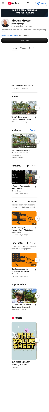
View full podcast (17, 157)
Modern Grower (17, 153)
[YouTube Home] (13, 3)
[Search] (28, 3)
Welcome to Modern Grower (23, 86)
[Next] (37, 107)
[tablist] (24, 48)
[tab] (14, 48)
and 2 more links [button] (24, 35)
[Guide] (3, 3)
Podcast (25, 153)
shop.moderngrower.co (10, 35)
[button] (34, 48)
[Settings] (33, 3)
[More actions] (35, 117)
